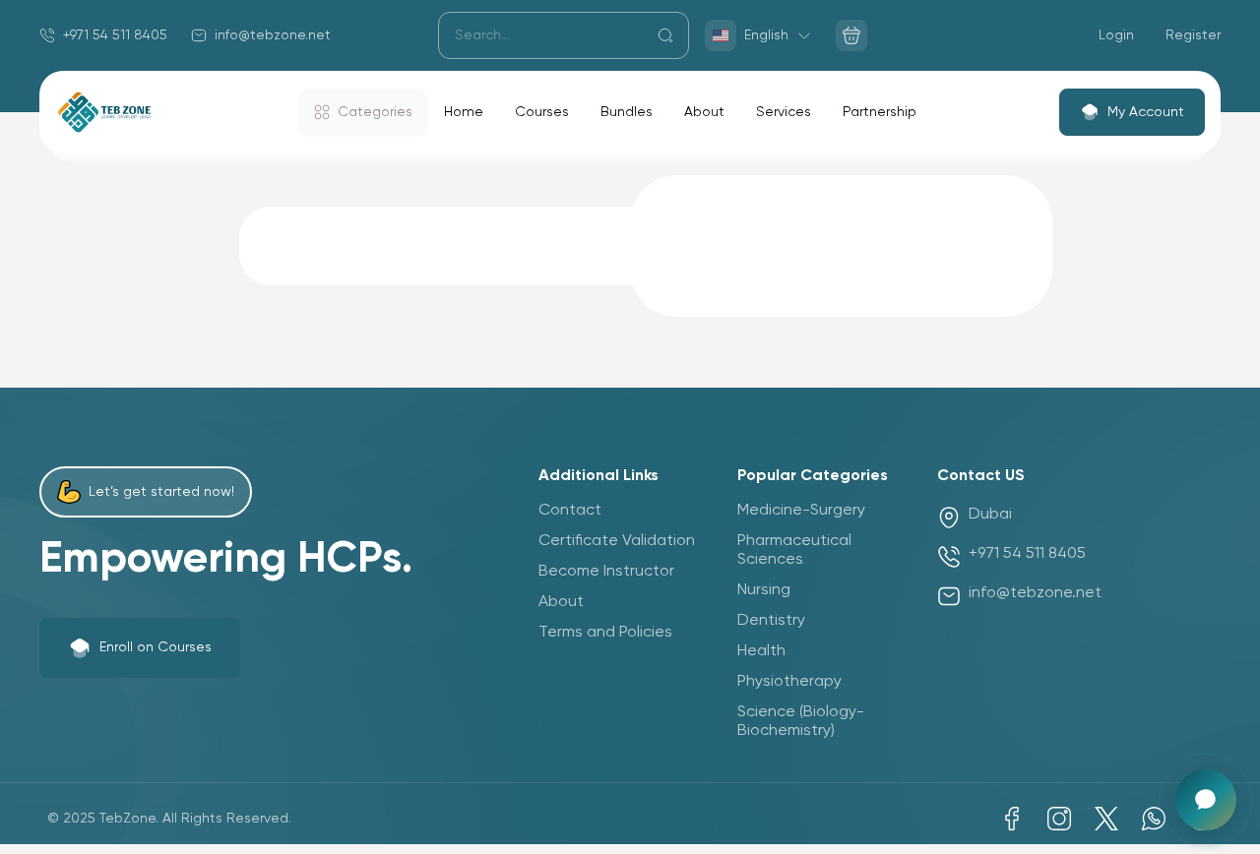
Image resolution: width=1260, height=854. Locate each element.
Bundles (626, 112)
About (704, 112)
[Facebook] (1012, 818)
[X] (1106, 818)
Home (463, 112)
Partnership (879, 112)
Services (783, 112)
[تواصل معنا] (1205, 799)
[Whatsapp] (1154, 818)
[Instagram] (1059, 818)
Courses (542, 112)
